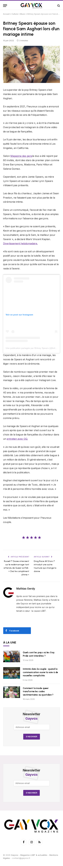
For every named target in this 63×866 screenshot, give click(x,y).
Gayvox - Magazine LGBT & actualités (29, 855)
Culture (15, 14)
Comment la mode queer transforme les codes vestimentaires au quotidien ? (38, 691)
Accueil (6, 14)
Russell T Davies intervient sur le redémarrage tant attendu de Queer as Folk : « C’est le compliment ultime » (16, 568)
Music (22, 14)
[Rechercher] (58, 5)
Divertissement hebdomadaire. (20, 243)
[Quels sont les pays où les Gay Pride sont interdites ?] (11, 656)
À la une (9, 642)
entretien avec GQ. (17, 438)
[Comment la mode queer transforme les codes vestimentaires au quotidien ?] (11, 692)
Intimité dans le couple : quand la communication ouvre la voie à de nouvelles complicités (40, 672)
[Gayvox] (31, 6)
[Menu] (5, 5)
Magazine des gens (21, 156)
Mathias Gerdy (25, 588)
